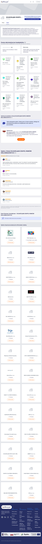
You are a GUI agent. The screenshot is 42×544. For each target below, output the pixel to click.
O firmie (36, 511)
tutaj (18, 207)
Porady (13, 516)
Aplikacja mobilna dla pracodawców (22, 525)
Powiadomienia (15, 525)
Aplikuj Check (37, 519)
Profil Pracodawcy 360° (22, 516)
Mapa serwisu (37, 527)
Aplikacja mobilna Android (29, 524)
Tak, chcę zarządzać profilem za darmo (32, 19)
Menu (39, 1)
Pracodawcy (14, 513)
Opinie (7, 22)
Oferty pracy (14, 511)
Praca (3, 22)
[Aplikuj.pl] (6, 507)
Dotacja (36, 525)
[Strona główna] (5, 2)
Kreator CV (29, 511)
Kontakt (36, 513)
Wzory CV (29, 513)
